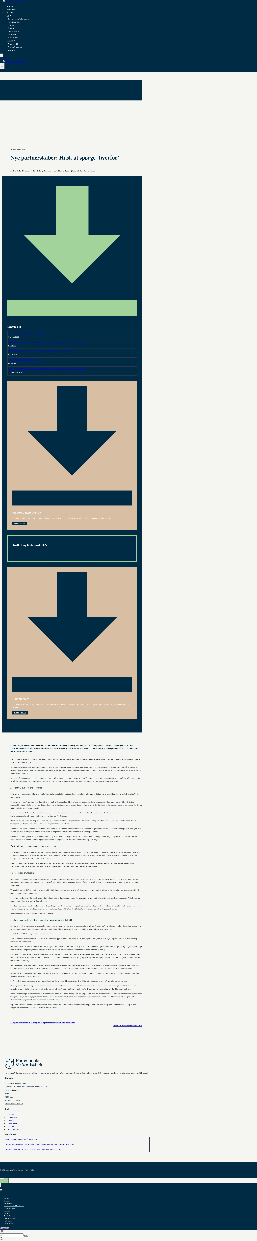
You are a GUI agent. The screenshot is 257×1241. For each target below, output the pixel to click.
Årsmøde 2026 (13, 44)
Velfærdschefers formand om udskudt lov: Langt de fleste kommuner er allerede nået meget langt (46, 342)
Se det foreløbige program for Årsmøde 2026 (26, 333)
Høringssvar (12, 34)
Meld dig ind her (20, 713)
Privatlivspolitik (13, 37)
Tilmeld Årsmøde (9, 1216)
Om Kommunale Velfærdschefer (18, 19)
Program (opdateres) (15, 47)
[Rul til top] (2, 1181)
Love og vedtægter (14, 31)
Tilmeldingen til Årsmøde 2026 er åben (23, 360)
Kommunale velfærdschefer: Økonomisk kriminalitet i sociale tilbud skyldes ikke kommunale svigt (46, 369)
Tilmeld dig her (19, 523)
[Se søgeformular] (1, 55)
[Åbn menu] (2, 66)
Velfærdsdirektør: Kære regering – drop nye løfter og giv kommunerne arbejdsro (40, 351)
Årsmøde (11, 28)
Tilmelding (11, 50)
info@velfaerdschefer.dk (14, 1104)
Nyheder (10, 6)
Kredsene (11, 25)
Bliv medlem (11, 12)
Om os (10, 1120)
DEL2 (32, 1170)
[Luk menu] (0, 1185)
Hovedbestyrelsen (14, 22)
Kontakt (6, 59)
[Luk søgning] (2, 1231)
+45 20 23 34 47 (14, 1100)
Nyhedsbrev (11, 9)
